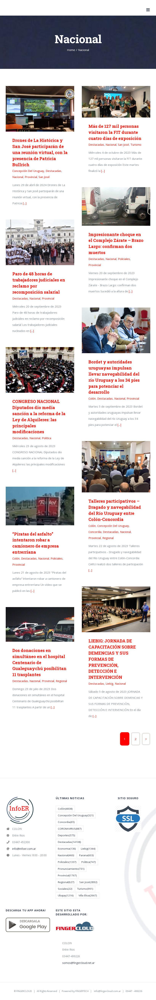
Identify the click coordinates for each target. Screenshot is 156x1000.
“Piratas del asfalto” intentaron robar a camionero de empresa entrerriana (40, 506)
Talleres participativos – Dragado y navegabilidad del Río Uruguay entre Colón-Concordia (116, 467)
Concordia (94, 532)
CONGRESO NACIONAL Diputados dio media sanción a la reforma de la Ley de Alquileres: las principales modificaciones (40, 370)
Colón (92, 398)
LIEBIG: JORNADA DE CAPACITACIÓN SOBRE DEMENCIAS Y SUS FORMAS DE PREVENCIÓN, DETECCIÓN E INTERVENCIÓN (116, 609)
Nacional (17, 177)
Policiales (124, 259)
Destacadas (53, 171)
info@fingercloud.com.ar (107, 991)
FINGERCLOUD (24, 991)
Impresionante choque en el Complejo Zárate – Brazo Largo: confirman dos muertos (116, 206)
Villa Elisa (88, 895)
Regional (108, 538)
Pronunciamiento (71, 868)
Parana (86, 855)
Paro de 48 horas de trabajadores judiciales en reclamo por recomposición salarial (40, 242)
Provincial (31, 177)
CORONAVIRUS (70, 828)
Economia (67, 848)
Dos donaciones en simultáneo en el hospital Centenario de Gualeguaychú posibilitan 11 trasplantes (40, 624)
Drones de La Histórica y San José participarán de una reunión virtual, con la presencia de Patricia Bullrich (40, 109)
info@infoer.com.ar (24, 849)
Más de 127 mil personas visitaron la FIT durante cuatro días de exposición (116, 101)
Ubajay (66, 895)
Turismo (136, 144)
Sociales (65, 888)
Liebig (109, 683)
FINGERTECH (82, 991)
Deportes (66, 835)
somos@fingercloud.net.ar (78, 963)
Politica (46, 438)
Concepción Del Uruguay (28, 171)
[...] (24, 203)
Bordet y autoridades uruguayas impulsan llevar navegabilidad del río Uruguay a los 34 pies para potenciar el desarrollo (116, 330)
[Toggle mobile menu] (148, 10)
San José (44, 177)
